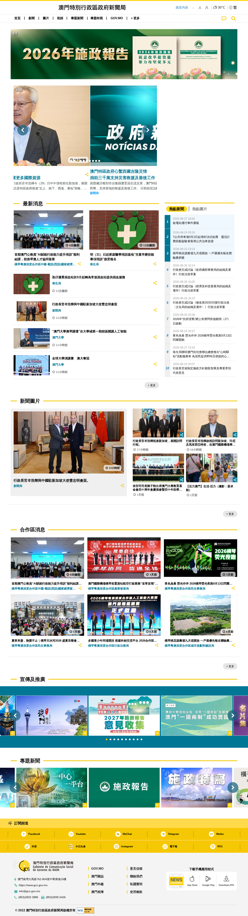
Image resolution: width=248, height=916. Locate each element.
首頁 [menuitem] (17, 18)
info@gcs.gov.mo (29, 891)
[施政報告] (124, 788)
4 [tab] (118, 740)
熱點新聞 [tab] (176, 209)
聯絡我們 (136, 876)
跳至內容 (182, 7)
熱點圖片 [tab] (199, 209)
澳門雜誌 (97, 876)
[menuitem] (32, 18)
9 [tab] (138, 740)
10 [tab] (141, 740)
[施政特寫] (196, 788)
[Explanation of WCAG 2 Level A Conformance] (85, 910)
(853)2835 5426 (56, 897)
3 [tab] (114, 740)
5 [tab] (122, 740)
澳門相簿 (97, 891)
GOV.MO (97, 868)
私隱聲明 (136, 884)
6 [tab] (126, 740)
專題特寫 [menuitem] (96, 18)
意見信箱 (136, 868)
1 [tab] (106, 740)
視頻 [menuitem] (60, 18)
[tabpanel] (124, 716)
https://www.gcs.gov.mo (33, 885)
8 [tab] (134, 740)
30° (221, 7)
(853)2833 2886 (28, 897)
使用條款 (136, 891)
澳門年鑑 (97, 884)
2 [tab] (110, 740)
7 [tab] (130, 740)
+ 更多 (152, 385)
